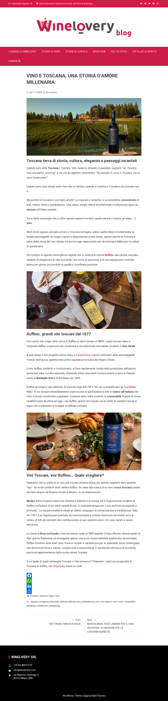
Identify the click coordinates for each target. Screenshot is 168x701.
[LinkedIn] (84, 586)
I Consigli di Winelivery (22, 51)
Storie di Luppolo (76, 51)
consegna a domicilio (48, 601)
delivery (63, 601)
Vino (57, 596)
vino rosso (118, 601)
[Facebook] (84, 575)
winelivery (31, 605)
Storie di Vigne (51, 51)
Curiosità (14, 61)
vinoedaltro (130, 601)
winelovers (42, 605)
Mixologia (99, 51)
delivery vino (74, 601)
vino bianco (106, 601)
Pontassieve (83, 355)
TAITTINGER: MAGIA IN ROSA (65, 621)
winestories (54, 605)
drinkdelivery (88, 601)
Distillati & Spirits (144, 51)
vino (97, 601)
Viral (86, 695)
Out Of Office (119, 51)
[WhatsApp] (84, 580)
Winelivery (59, 566)
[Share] (84, 591)
